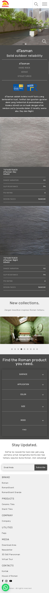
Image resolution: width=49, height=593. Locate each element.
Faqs (4, 533)
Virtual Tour (7, 559)
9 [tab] (37, 349)
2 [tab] (25, 44)
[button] (5, 587)
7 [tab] (31, 349)
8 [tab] (34, 349)
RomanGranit (8, 487)
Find (24, 430)
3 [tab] (18, 349)
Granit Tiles (7, 509)
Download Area (9, 545)
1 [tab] (23, 44)
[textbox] (24, 374)
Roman (5, 483)
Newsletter (7, 550)
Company (6, 521)
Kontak (5, 571)
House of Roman (10, 576)
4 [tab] (21, 349)
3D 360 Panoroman (11, 554)
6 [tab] (27, 349)
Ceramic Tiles (8, 504)
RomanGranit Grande (11, 492)
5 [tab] (24, 349)
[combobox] (24, 374)
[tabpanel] (24, 26)
